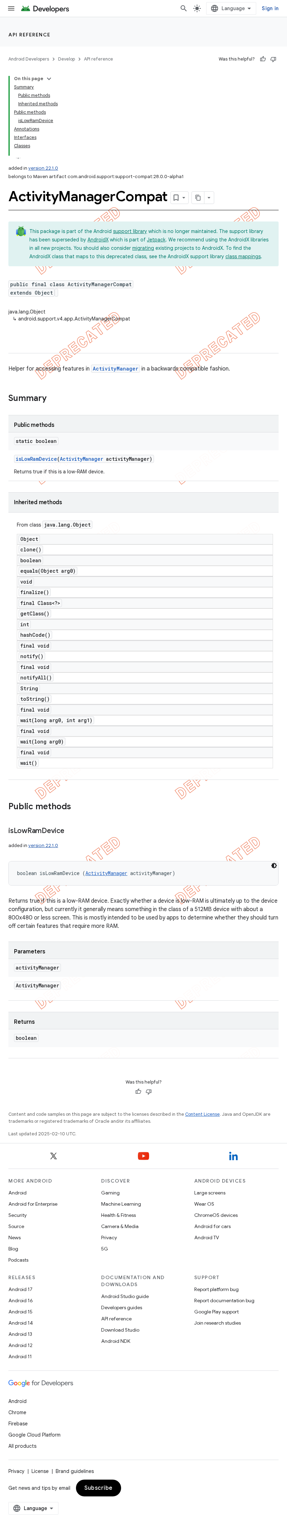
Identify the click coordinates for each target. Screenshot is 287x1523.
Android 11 (20, 1356)
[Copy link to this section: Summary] (54, 399)
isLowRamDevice (36, 459)
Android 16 (20, 1300)
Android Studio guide (125, 1296)
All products (22, 1446)
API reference (29, 34)
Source (16, 1226)
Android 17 (20, 1289)
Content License (202, 1114)
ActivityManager (115, 368)
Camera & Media (120, 1226)
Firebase (18, 1423)
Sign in (270, 8)
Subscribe (98, 1488)
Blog (13, 1249)
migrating (143, 248)
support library (130, 231)
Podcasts (18, 1260)
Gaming (110, 1193)
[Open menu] (11, 8)
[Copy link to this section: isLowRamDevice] (71, 831)
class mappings (243, 256)
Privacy (109, 1237)
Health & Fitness (118, 1215)
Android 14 (20, 1323)
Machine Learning (121, 1204)
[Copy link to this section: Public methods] (78, 807)
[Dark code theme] (274, 865)
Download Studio (120, 1330)
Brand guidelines (75, 1471)
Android (17, 1193)
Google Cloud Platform (34, 1435)
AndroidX (98, 240)
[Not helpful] (273, 59)
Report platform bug (216, 1289)
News (14, 1237)
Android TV (206, 1237)
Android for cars (212, 1226)
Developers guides (121, 1307)
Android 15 (20, 1312)
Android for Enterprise (32, 1204)
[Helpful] (263, 59)
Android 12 (20, 1345)
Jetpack (156, 240)
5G (104, 1249)
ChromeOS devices (216, 1215)
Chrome (17, 1412)
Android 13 (20, 1334)
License (40, 1471)
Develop (66, 59)
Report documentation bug (224, 1300)
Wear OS (204, 1204)
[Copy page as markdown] (198, 198)
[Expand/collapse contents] (49, 79)
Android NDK (115, 1341)
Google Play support (216, 1312)
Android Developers (28, 59)
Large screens (209, 1193)
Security (17, 1215)
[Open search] (184, 8)
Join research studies (217, 1323)
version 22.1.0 (43, 168)
